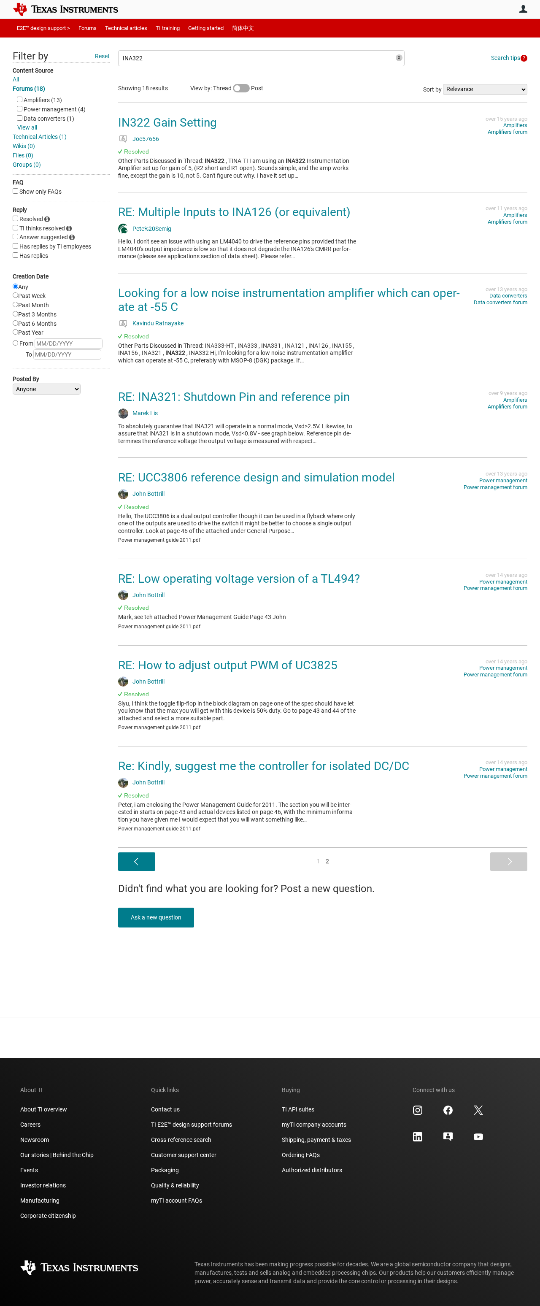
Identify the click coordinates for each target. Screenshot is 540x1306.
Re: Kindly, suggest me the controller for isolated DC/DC (263, 766)
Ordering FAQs (301, 1155)
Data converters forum (500, 302)
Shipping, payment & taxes (316, 1139)
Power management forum (495, 487)
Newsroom (34, 1139)
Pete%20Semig (151, 228)
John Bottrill (148, 493)
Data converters (508, 295)
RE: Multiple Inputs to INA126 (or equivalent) (234, 212)
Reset (102, 56)
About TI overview (43, 1109)
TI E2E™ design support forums (191, 1124)
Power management (503, 480)
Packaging (165, 1170)
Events (29, 1170)
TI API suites (298, 1109)
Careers (30, 1124)
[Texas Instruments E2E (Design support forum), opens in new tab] (448, 1139)
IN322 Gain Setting (167, 123)
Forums (87, 28)
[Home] (72, 9)
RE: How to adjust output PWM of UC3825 (228, 665)
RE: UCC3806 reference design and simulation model (256, 477)
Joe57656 (145, 138)
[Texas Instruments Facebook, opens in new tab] (448, 1113)
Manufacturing (39, 1200)
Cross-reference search (181, 1139)
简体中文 (243, 28)
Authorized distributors (312, 1170)
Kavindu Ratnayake (158, 323)
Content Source (33, 70)
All (16, 79)
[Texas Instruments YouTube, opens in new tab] (478, 1139)
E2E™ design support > (43, 28)
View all (27, 127)
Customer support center (183, 1155)
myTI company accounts (314, 1124)
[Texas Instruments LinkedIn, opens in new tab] (418, 1139)
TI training (168, 28)
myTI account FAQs (176, 1200)
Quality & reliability (175, 1185)
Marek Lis (145, 413)
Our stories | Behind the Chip (57, 1155)
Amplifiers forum (507, 132)
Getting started (206, 28)
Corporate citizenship (48, 1215)
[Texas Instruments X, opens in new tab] (478, 1113)
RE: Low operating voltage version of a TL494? (239, 579)
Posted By (26, 379)
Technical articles (126, 28)
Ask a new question (156, 917)
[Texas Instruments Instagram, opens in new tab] (418, 1113)
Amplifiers (515, 125)
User (523, 9)
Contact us (165, 1109)
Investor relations (43, 1185)
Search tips (505, 57)
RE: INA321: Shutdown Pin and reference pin (234, 397)
